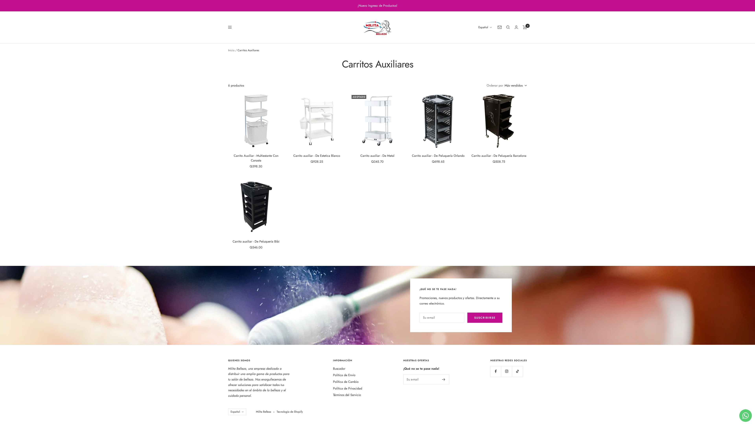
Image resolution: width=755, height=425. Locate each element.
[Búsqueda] (508, 27)
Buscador (339, 368)
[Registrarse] (443, 379)
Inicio (231, 50)
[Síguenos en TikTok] (517, 371)
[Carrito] (525, 27)
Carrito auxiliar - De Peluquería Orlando (438, 155)
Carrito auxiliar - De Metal (377, 155)
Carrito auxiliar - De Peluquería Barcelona (498, 155)
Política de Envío (344, 375)
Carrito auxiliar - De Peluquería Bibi (256, 241)
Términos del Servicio (347, 395)
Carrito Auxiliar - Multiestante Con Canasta (256, 158)
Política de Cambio (346, 381)
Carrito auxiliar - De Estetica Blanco (316, 155)
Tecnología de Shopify (290, 412)
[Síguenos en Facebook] (495, 371)
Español (483, 27)
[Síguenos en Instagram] (506, 371)
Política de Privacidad (347, 388)
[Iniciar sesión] (516, 27)
